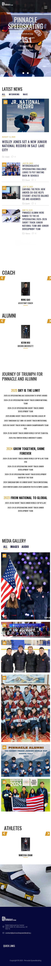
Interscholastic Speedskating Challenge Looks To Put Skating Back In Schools (34, 170)
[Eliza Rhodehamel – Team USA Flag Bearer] (25, 586)
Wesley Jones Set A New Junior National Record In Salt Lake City (24, 145)
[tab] (4, 94)
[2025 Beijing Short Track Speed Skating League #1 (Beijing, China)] (25, 630)
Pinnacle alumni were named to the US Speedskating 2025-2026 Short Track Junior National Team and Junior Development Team (35, 221)
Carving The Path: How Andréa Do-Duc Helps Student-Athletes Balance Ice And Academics (35, 194)
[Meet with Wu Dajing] (25, 708)
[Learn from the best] (25, 656)
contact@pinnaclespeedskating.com (19, 933)
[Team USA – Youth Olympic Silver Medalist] (25, 795)
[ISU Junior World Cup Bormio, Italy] (25, 760)
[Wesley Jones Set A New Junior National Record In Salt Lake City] (25, 115)
